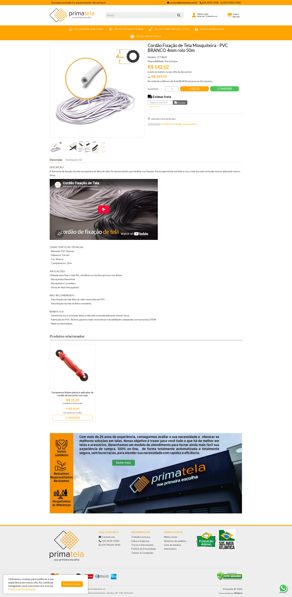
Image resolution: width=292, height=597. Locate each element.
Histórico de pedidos (175, 541)
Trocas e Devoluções (142, 545)
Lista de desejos (172, 545)
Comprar (224, 89)
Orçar (195, 89)
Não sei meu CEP (155, 106)
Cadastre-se (211, 16)
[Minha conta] (194, 15)
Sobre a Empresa (140, 541)
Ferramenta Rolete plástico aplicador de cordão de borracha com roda (72, 394)
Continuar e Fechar (72, 584)
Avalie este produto (186, 123)
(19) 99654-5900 (110, 545)
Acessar (201, 16)
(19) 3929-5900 (110, 541)
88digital (238, 593)
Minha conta (170, 537)
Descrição (56, 159)
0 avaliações (167, 123)
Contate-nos (108, 537)
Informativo (170, 548)
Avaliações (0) (74, 159)
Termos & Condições (142, 552)
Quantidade (153, 89)
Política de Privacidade (143, 548)
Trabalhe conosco (140, 537)
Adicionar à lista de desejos (163, 119)
